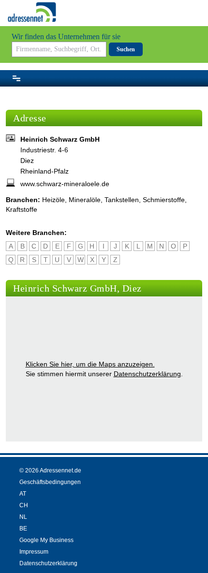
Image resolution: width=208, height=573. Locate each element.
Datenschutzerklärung (147, 374)
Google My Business (46, 540)
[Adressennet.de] (32, 12)
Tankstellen (121, 200)
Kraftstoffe (21, 209)
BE (23, 528)
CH (23, 505)
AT (22, 493)
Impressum (33, 551)
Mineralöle (85, 200)
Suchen (126, 49)
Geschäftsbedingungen (50, 482)
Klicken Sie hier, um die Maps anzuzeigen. (90, 364)
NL (23, 517)
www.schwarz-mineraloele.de (64, 184)
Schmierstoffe (164, 200)
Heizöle (53, 200)
